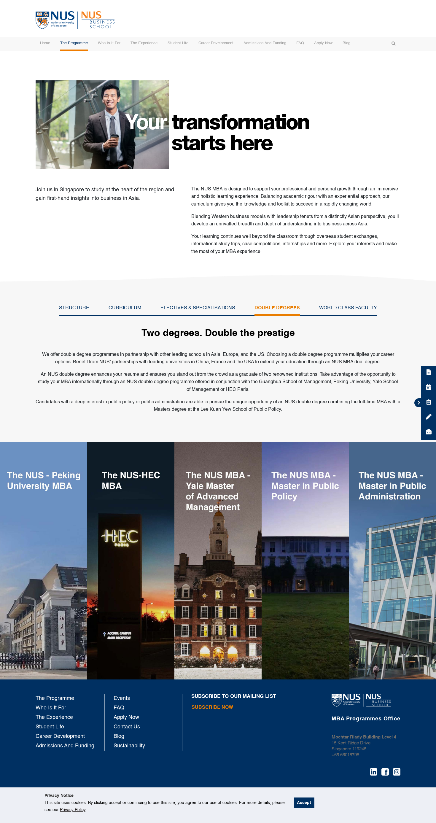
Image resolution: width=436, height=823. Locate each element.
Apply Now (323, 43)
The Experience (144, 43)
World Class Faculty (348, 308)
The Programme (74, 43)
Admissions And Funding (265, 43)
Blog (346, 43)
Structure (74, 308)
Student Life (178, 43)
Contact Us (127, 727)
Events (122, 698)
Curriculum (125, 308)
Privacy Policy (72, 810)
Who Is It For (109, 43)
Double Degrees (277, 308)
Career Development (215, 43)
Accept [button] (304, 803)
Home (45, 43)
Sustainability (129, 746)
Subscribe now (212, 707)
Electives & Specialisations (197, 308)
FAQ (300, 43)
